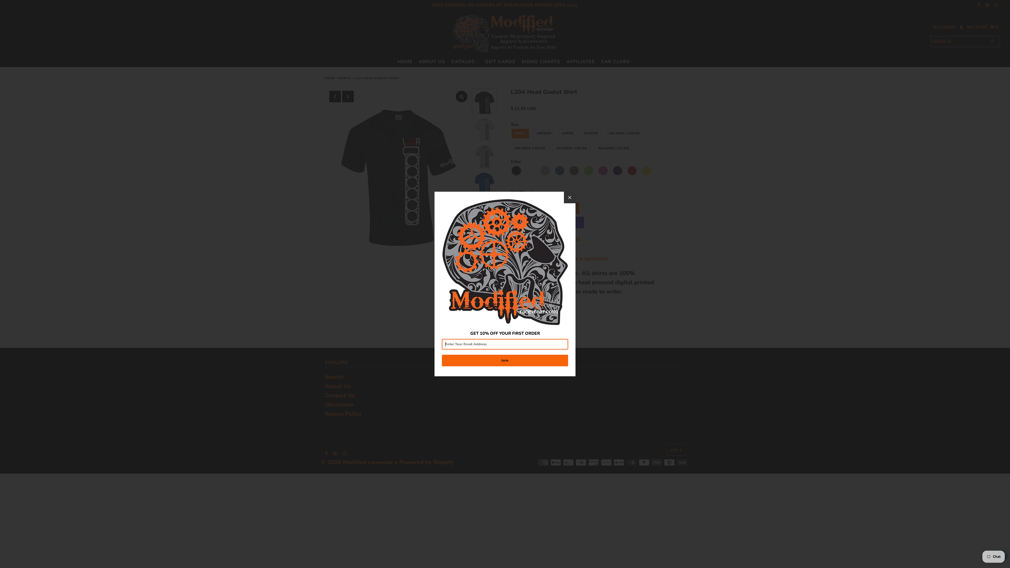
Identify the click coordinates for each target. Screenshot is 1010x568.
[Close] (569, 197)
